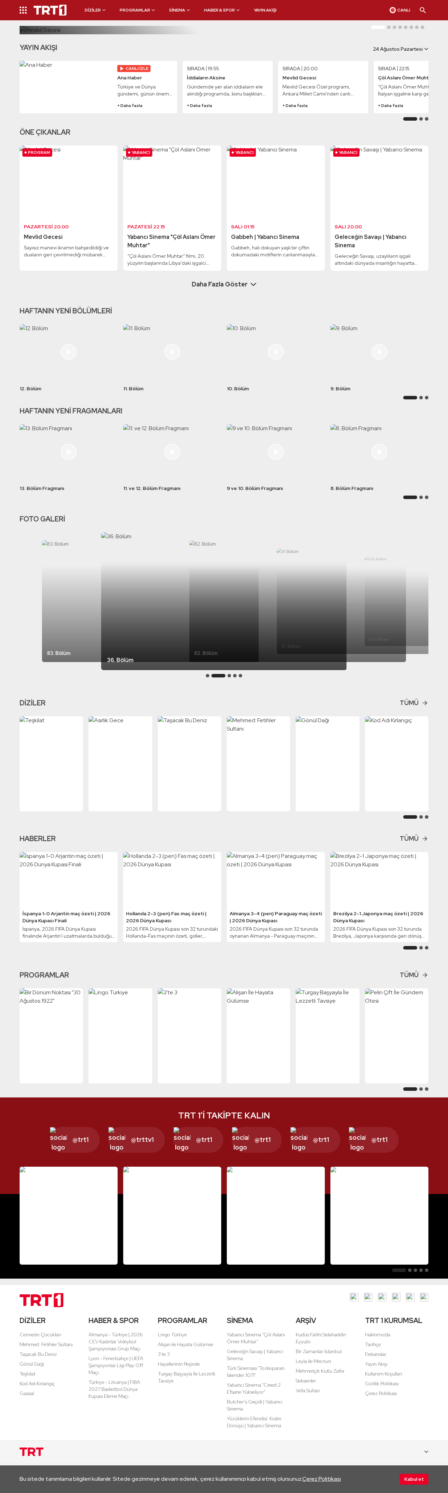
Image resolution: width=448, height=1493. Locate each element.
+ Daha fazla (129, 106)
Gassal (27, 1393)
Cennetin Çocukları (40, 1334)
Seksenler (306, 1381)
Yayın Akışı (376, 1364)
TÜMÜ (409, 703)
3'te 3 (164, 1354)
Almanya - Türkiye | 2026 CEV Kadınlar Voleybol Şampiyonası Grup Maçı (116, 1341)
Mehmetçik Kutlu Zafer (320, 1371)
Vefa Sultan (308, 1390)
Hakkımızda (377, 1334)
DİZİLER (33, 1320)
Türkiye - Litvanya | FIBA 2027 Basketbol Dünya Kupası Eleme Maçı (114, 1389)
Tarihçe (373, 1344)
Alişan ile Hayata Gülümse (185, 1344)
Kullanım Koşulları (383, 1374)
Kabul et (414, 1479)
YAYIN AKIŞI (265, 10)
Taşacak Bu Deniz (38, 1354)
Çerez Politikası (321, 1479)
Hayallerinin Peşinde (179, 1364)
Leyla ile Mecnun (313, 1361)
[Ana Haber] (66, 87)
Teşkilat (27, 1374)
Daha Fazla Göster (219, 284)
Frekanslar (375, 1354)
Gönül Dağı (32, 1364)
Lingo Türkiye (172, 1334)
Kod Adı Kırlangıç (37, 1383)
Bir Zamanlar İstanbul (319, 1351)
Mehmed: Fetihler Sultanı (46, 1344)
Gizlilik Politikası (382, 1383)
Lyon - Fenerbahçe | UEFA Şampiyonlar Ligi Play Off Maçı (116, 1365)
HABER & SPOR (114, 1320)
